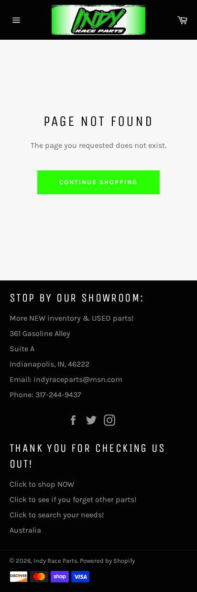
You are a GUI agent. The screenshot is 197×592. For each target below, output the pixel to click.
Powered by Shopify (107, 560)
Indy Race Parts (55, 560)
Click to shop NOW (42, 484)
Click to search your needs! (57, 514)
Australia (25, 530)
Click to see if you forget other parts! (73, 499)
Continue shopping (98, 182)
